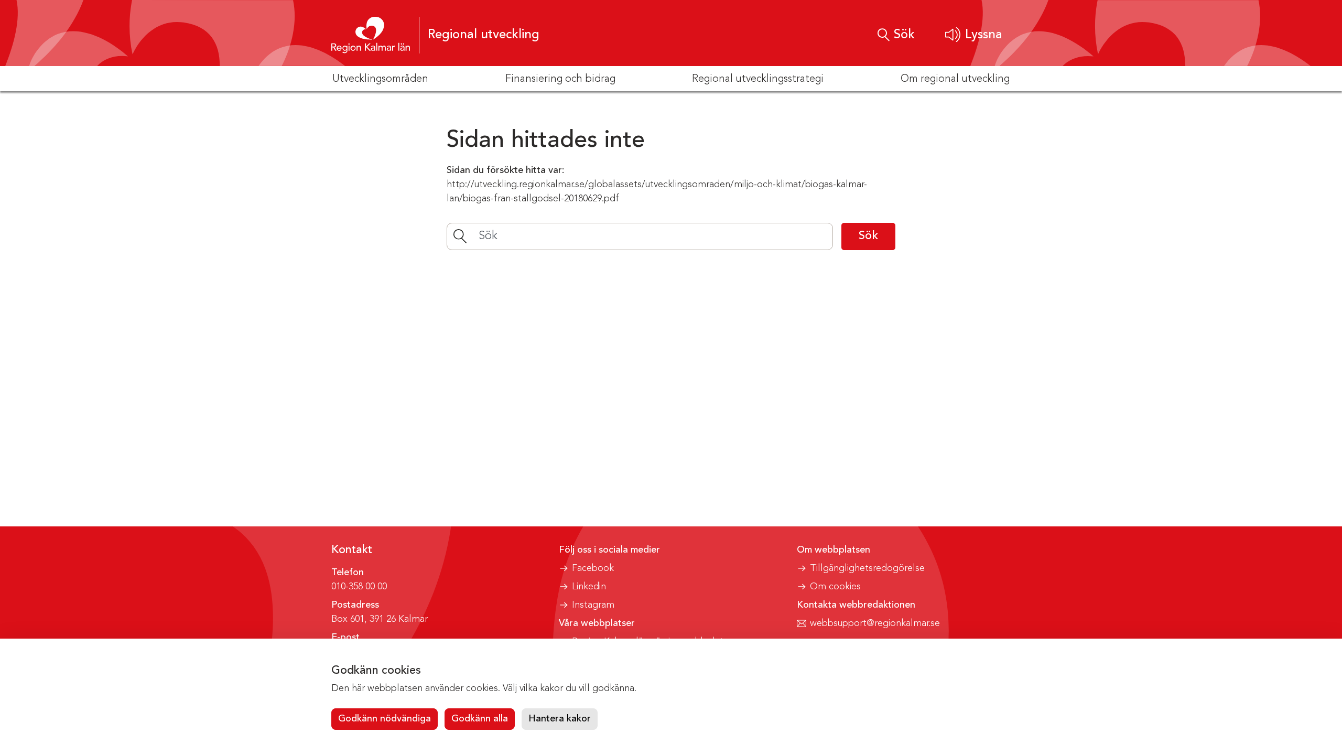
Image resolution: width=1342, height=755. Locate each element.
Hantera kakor (559, 719)
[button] (974, 34)
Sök (868, 236)
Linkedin (589, 586)
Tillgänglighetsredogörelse (867, 568)
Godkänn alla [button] (479, 719)
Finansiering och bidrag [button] (560, 79)
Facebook (593, 568)
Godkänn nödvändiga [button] (384, 719)
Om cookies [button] (835, 586)
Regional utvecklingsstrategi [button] (758, 79)
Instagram (593, 605)
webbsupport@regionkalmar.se (875, 623)
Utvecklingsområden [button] (380, 79)
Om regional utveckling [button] (955, 79)
